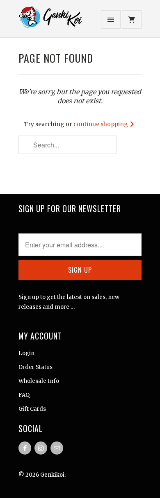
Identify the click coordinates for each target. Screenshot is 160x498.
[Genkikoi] (51, 21)
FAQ (24, 395)
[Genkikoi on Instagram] (40, 448)
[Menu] (111, 19)
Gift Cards (32, 408)
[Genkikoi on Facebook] (24, 448)
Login (26, 353)
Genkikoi (52, 474)
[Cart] (132, 19)
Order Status (35, 367)
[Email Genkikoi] (56, 448)
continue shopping (101, 124)
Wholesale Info (38, 381)
